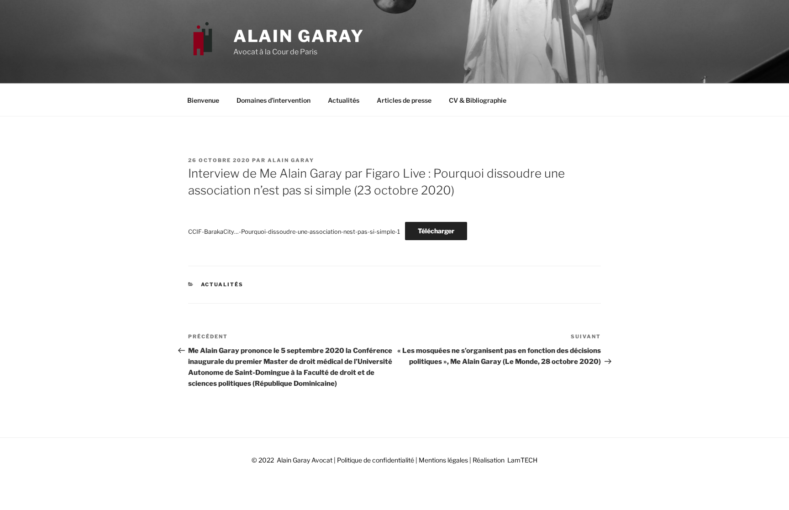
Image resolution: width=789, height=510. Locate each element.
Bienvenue (203, 100)
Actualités (343, 100)
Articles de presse (404, 100)
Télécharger (436, 231)
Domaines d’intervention (273, 100)
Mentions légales (442, 460)
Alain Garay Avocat (304, 460)
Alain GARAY (298, 36)
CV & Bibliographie (477, 100)
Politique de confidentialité (375, 460)
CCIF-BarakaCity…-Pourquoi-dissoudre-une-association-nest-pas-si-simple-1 (294, 231)
